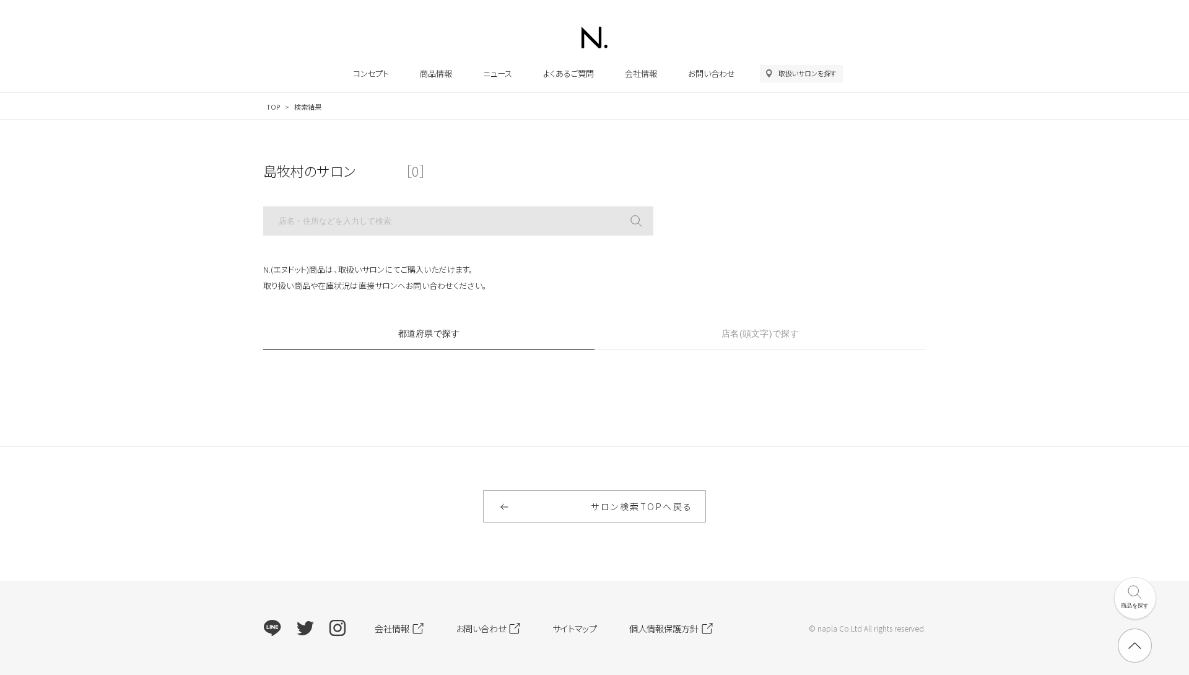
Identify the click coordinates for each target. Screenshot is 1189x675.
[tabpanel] (594, 376)
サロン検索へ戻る (642, 506)
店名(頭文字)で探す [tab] (760, 333)
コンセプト (371, 73)
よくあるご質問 (568, 73)
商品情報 (436, 73)
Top (273, 107)
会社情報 (641, 73)
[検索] (636, 221)
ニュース (497, 73)
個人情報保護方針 (664, 628)
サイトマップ (574, 628)
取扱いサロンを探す (807, 73)
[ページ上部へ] (1135, 646)
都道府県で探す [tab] (429, 333)
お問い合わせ (711, 73)
